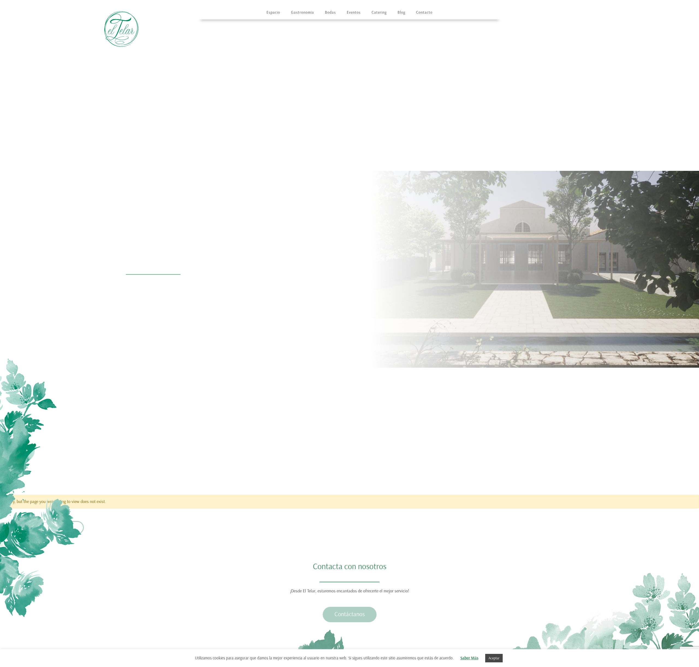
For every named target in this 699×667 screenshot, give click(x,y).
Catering (379, 12)
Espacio (273, 12)
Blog (401, 12)
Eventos (354, 12)
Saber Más (469, 658)
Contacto (424, 12)
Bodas (330, 12)
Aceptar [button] (493, 658)
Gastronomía (302, 12)
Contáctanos (349, 614)
